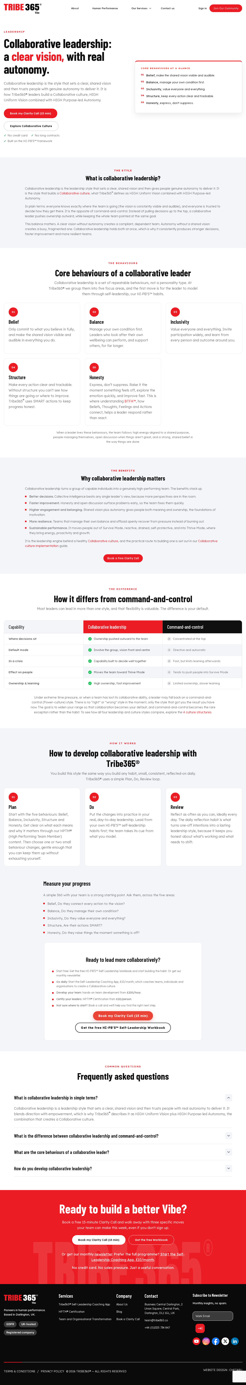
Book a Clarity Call (128, 1319)
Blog (119, 1311)
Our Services (139, 8)
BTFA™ (130, 401)
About (75, 8)
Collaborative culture (75, 193)
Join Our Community (225, 8)
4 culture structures (197, 712)
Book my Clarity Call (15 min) (30, 113)
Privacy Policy (52, 1371)
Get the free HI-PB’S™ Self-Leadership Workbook (101, 971)
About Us (122, 1304)
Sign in (203, 8)
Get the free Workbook (151, 1240)
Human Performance (105, 8)
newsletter (73, 975)
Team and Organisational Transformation (85, 1319)
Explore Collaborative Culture (31, 126)
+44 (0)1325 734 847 (157, 1327)
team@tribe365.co (156, 1320)
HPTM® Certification (72, 1311)
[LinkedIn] (235, 1341)
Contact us (168, 8)
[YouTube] (196, 1341)
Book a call (95, 1005)
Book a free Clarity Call (123, 558)
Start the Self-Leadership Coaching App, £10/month (101, 982)
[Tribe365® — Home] (21, 1299)
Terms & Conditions (19, 1371)
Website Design (215, 1370)
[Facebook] (215, 1341)
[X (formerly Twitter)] (225, 1341)
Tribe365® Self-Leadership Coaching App (84, 1304)
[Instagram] (206, 1341)
